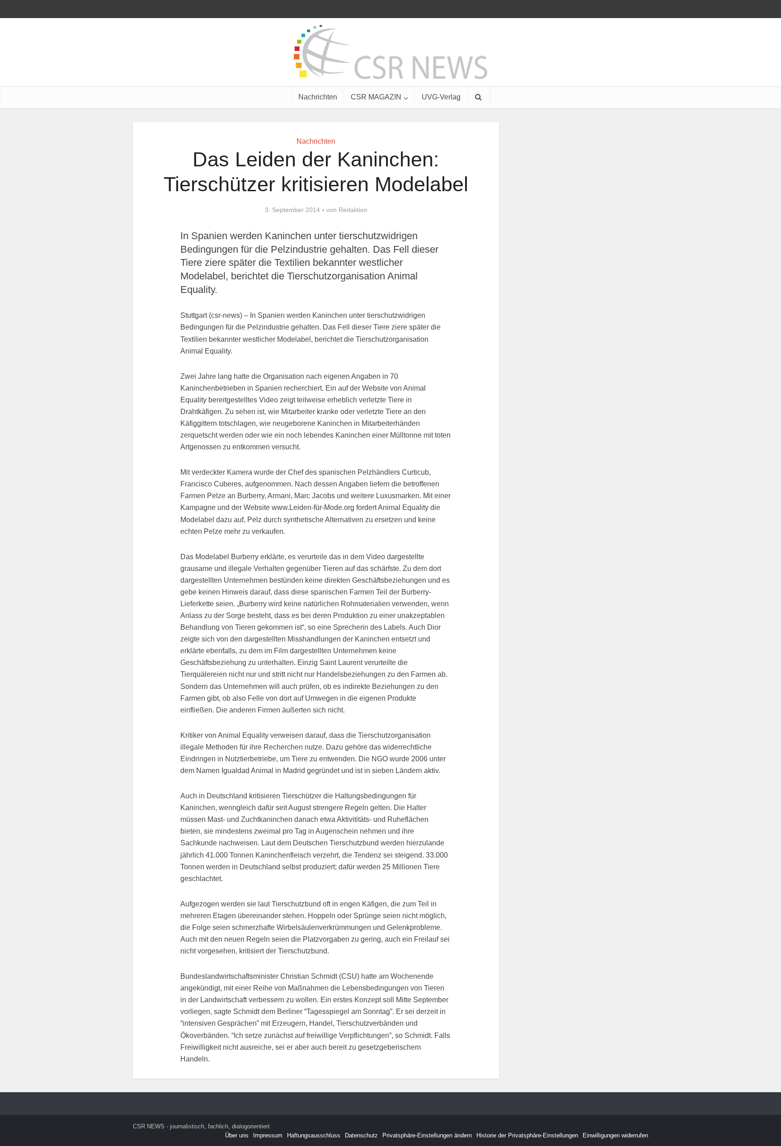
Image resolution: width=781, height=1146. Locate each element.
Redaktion (353, 209)
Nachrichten (317, 97)
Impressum (267, 1135)
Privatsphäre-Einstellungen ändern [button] (427, 1135)
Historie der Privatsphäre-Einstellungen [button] (527, 1135)
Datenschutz (361, 1135)
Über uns (237, 1135)
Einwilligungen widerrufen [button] (615, 1135)
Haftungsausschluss (313, 1135)
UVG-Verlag (441, 97)
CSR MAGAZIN (376, 97)
